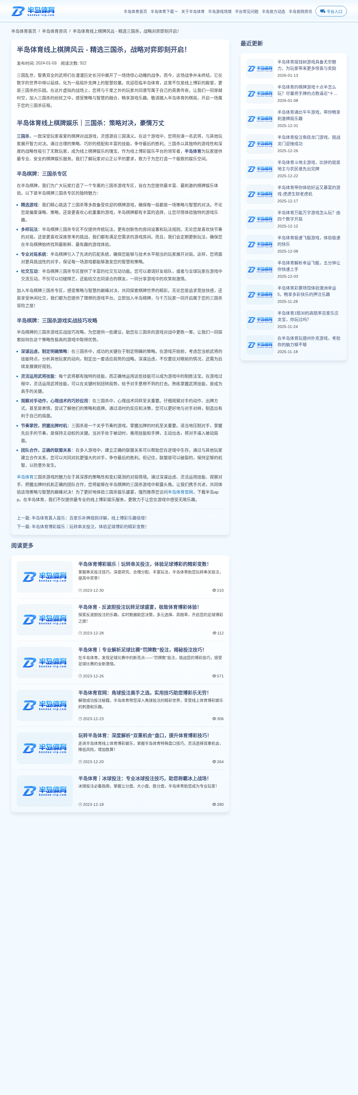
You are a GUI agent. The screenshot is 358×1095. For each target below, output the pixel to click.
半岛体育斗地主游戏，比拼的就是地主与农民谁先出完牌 (308, 165)
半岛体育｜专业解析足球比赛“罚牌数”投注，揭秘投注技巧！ (142, 650)
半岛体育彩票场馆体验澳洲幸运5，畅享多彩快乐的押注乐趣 (306, 291)
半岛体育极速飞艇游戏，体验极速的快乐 (308, 240)
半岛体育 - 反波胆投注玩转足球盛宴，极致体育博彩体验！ (140, 607)
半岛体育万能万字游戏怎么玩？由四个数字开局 (308, 215)
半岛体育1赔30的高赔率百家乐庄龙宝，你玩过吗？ (308, 316)
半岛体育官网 (180, 492)
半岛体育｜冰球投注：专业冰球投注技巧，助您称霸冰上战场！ (144, 778)
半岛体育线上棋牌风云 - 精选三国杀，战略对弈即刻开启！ (127, 31)
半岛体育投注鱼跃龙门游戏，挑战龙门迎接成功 (308, 140)
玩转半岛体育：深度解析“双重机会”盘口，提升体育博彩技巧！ (145, 735)
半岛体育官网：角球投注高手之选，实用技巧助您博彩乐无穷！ (144, 693)
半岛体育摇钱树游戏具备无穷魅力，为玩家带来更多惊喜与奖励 (306, 65)
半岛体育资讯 (54, 31)
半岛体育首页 (135, 11)
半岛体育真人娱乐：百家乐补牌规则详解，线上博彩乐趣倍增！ (90, 518)
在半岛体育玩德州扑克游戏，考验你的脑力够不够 (308, 341)
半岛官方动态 (273, 11)
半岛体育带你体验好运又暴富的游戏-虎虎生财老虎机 (308, 190)
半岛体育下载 (162, 11)
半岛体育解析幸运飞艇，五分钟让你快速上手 (308, 266)
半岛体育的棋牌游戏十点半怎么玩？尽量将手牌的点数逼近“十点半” (307, 91)
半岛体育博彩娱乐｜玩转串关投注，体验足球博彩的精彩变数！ (90, 526)
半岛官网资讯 (300, 11)
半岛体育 (25, 477)
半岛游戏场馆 (220, 11)
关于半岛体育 (193, 11)
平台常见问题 (246, 11)
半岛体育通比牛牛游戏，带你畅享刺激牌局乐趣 (308, 115)
